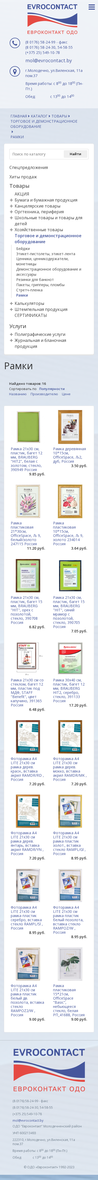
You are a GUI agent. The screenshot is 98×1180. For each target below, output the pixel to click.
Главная (18, 116)
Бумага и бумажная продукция (46, 200)
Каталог (39, 116)
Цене (66, 394)
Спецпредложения (28, 167)
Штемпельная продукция (41, 309)
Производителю (44, 394)
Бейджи (23, 248)
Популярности (52, 388)
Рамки (22, 295)
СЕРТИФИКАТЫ (31, 315)
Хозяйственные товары (39, 230)
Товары (59, 116)
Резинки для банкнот (35, 279)
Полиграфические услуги (40, 334)
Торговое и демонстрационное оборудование (43, 124)
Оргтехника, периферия (39, 212)
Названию (18, 394)
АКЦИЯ (22, 194)
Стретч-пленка (29, 289)
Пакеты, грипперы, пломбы (40, 284)
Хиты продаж (23, 177)
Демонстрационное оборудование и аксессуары (48, 272)
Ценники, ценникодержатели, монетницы (42, 261)
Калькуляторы (29, 303)
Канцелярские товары (37, 206)
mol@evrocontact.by (48, 60)
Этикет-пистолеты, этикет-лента (45, 253)
